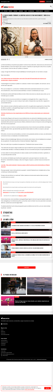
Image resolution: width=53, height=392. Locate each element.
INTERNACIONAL (31, 11)
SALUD (25, 11)
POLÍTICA (5, 11)
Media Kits (5, 319)
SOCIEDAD (15, 11)
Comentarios (26, 262)
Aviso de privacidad (5, 329)
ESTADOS (10, 11)
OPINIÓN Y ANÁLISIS (39, 11)
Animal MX (3, 340)
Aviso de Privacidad (29, 389)
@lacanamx (6, 191)
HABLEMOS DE (46, 11)
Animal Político (4, 335)
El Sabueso (3, 338)
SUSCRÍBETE (42, 1)
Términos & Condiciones (41, 354)
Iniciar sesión (48, 1)
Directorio (3, 328)
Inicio (2, 325)
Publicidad (3, 346)
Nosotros (3, 326)
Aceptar (47, 388)
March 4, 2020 (22, 194)
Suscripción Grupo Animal (6, 347)
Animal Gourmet (4, 337)
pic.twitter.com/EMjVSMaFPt (25, 191)
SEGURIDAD (21, 11)
